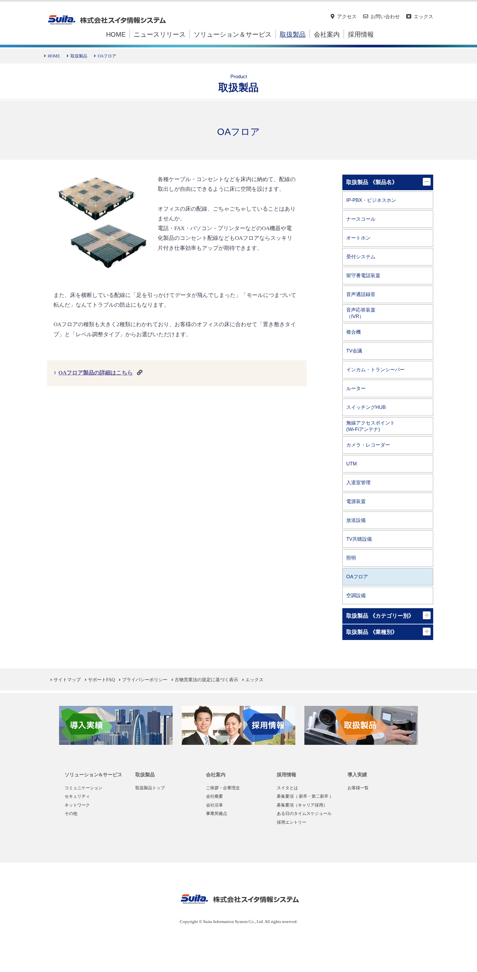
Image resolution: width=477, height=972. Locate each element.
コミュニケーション (84, 788)
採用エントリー (291, 822)
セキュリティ (77, 796)
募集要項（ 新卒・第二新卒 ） (305, 796)
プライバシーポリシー (144, 679)
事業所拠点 (216, 813)
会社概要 (214, 796)
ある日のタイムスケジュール (304, 813)
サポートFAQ (101, 679)
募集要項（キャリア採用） (302, 805)
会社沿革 (214, 805)
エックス (423, 16)
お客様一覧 (358, 788)
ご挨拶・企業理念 (223, 788)
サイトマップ (67, 679)
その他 (71, 813)
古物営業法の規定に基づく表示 (206, 679)
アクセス (347, 16)
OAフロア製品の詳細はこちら (95, 373)
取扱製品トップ (150, 788)
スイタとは (287, 788)
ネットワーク (77, 805)
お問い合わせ (385, 16)
